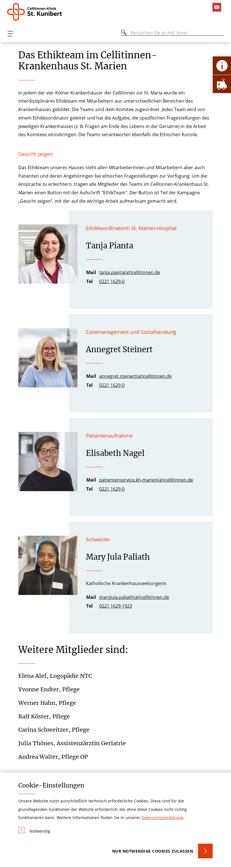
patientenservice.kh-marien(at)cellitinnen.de (146, 480)
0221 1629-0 (112, 281)
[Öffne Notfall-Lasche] (222, 84)
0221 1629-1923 (115, 606)
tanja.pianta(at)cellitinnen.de (129, 272)
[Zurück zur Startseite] (40, 12)
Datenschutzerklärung (162, 817)
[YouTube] (218, 7)
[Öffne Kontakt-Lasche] (222, 65)
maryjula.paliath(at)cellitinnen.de (134, 597)
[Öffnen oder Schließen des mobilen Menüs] (10, 33)
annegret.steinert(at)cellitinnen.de (135, 376)
